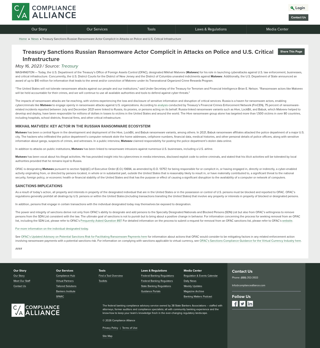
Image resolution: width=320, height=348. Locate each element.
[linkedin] (250, 304)
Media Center (277, 29)
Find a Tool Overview (111, 275)
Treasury (69, 66)
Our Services (97, 29)
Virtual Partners (65, 281)
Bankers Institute (65, 291)
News (35, 39)
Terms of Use (129, 327)
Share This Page (291, 51)
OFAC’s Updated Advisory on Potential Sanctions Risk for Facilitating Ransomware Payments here (84, 237)
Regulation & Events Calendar (201, 275)
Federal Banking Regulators (157, 281)
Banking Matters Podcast (198, 296)
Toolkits (103, 281)
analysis (163, 105)
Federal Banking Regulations (157, 275)
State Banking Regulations (156, 286)
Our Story (39, 29)
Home (23, 39)
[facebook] (235, 304)
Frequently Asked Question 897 (101, 221)
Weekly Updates (193, 286)
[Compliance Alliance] (59, 12)
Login (300, 8)
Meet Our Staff (22, 281)
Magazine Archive (194, 291)
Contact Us (298, 17)
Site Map (107, 336)
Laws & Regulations (211, 29)
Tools (151, 29)
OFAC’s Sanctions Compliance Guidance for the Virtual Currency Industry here (250, 241)
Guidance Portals (151, 291)
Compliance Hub (65, 275)
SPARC (60, 296)
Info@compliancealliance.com (248, 285)
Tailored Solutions (66, 286)
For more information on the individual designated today (51, 229)
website (287, 221)
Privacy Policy (110, 327)
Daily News (190, 281)
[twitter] (242, 304)
